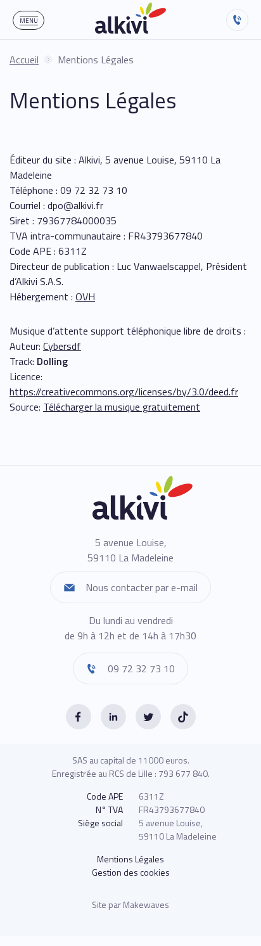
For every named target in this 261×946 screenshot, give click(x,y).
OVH (85, 296)
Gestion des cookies (131, 872)
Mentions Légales (130, 859)
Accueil (24, 59)
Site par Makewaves (130, 904)
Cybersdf (62, 346)
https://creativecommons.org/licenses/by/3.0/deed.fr (124, 391)
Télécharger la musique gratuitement (121, 406)
